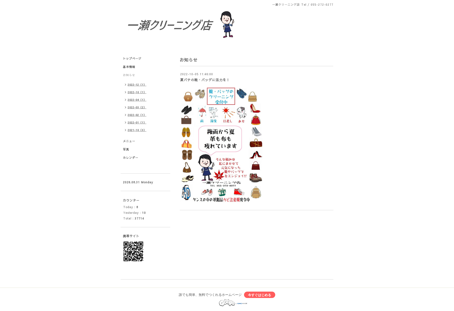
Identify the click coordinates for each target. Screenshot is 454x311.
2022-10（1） (137, 92)
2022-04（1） (137, 99)
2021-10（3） (137, 130)
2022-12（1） (137, 84)
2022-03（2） (137, 107)
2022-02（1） (137, 115)
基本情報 (129, 67)
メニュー (129, 141)
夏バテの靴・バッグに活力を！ (205, 79)
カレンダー (130, 157)
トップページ (132, 58)
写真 (126, 149)
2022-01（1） (137, 122)
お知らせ (129, 75)
